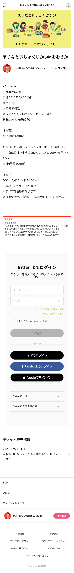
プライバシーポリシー (20, 541)
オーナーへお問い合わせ (37, 555)
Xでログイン (39, 355)
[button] (37, 377)
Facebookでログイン (38, 366)
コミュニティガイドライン (54, 541)
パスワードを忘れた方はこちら (49, 308)
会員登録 (61, 515)
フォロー (62, 68)
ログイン (68, 5)
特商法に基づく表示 (20, 548)
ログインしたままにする (32, 321)
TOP (5, 482)
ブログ (6, 492)
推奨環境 (20, 534)
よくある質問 (54, 548)
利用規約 (54, 534)
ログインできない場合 (53, 314)
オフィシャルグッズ (13, 503)
